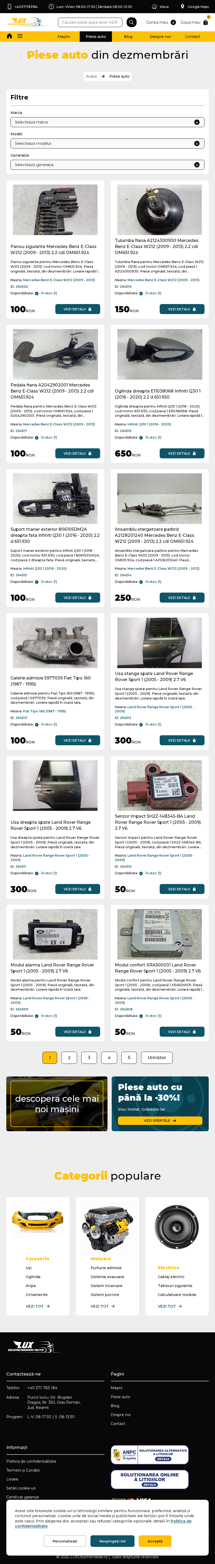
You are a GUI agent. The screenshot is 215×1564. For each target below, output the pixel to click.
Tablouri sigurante (175, 1285)
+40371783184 (26, 7)
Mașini (63, 36)
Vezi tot (35, 1306)
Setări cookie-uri (21, 1488)
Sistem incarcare (106, 1285)
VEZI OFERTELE (157, 1121)
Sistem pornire (105, 1294)
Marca (16, 112)
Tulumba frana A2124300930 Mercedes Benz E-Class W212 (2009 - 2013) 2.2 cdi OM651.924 (156, 246)
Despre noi (160, 36)
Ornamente (37, 1294)
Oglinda (33, 1276)
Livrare (12, 1479)
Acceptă (155, 1541)
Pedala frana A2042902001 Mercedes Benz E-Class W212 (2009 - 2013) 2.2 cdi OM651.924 (52, 391)
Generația (19, 155)
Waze (164, 7)
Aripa (31, 1285)
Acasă (91, 76)
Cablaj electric (171, 1276)
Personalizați (65, 1541)
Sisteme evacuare (107, 1276)
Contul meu (157, 22)
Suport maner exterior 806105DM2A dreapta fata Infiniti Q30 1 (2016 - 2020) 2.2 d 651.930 (55, 535)
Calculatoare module (177, 1294)
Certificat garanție (22, 1497)
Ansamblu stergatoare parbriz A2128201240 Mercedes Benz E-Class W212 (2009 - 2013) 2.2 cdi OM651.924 (154, 535)
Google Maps (198, 7)
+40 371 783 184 (42, 1388)
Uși (28, 1267)
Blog (128, 36)
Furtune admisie (106, 1267)
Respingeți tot (112, 1541)
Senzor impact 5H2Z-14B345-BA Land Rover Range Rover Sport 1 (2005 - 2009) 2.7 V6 (158, 822)
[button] (20, 36)
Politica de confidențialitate (31, 1461)
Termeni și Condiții (23, 1470)
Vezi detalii (75, 309)
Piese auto (96, 36)
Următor (157, 1057)
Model (16, 134)
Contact (192, 36)
